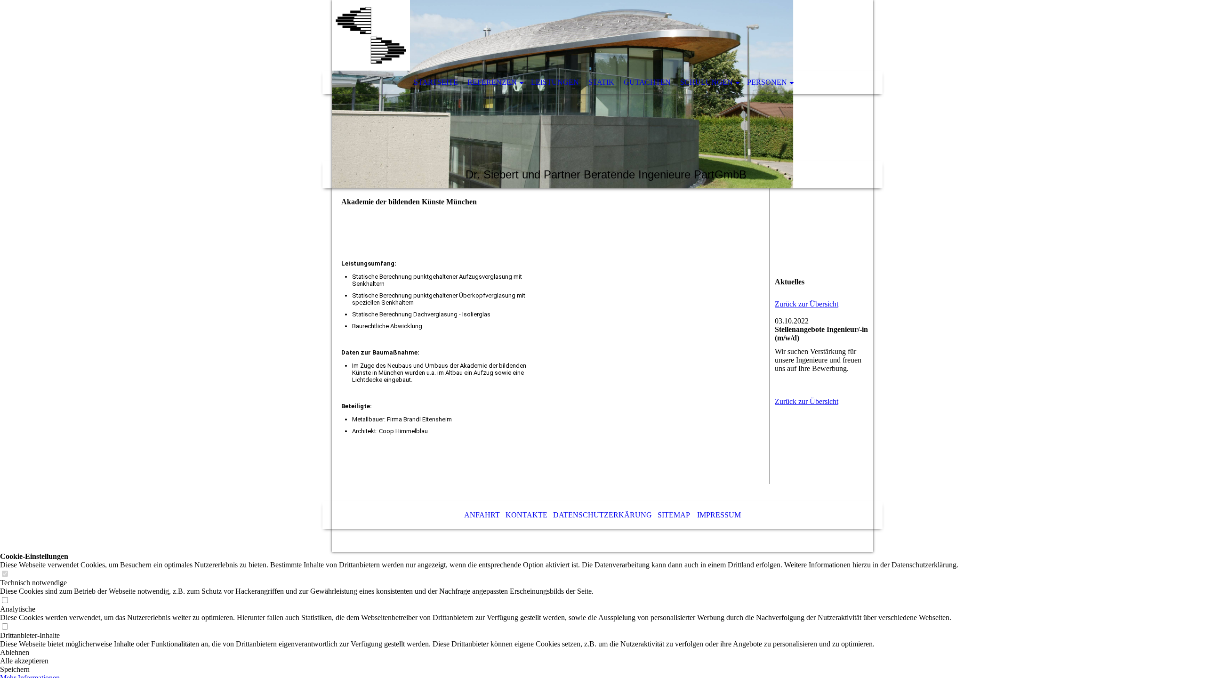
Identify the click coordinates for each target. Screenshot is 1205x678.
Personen (767, 82)
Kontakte (526, 515)
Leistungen (555, 82)
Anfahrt (482, 515)
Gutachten (647, 82)
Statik (601, 82)
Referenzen (492, 82)
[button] (479, 652)
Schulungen (706, 82)
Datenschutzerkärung (602, 515)
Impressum (719, 515)
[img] (602, 94)
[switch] (4, 574)
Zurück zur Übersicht (806, 304)
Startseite (436, 82)
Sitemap (674, 515)
